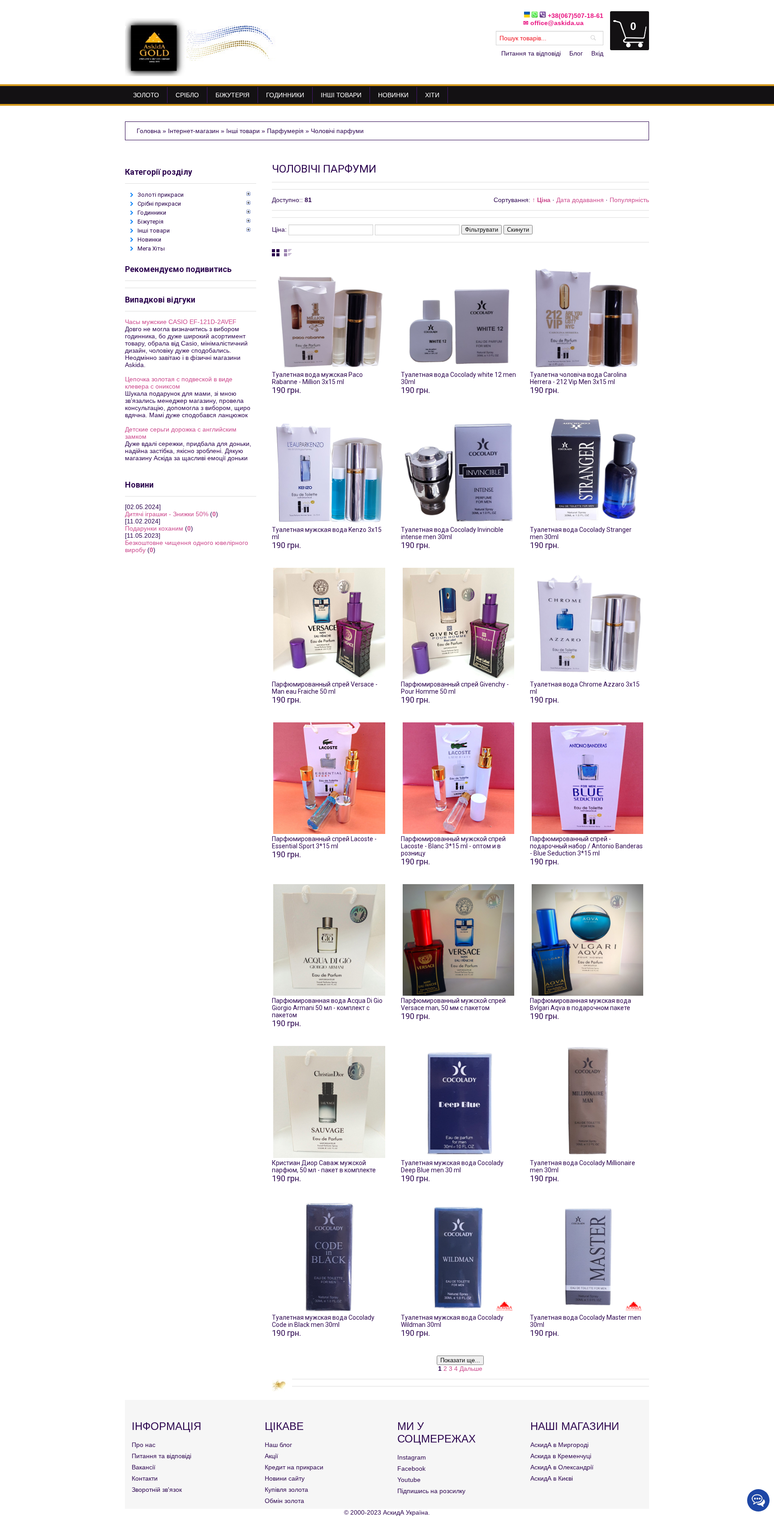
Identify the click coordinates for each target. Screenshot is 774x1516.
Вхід (597, 53)
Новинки (149, 239)
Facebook (411, 1468)
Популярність (629, 199)
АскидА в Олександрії (561, 1467)
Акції (271, 1456)
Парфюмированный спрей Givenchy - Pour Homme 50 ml (455, 688)
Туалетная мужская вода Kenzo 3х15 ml (327, 533)
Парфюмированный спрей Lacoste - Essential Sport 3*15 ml (324, 842)
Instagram (411, 1457)
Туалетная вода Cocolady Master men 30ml (585, 1321)
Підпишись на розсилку (431, 1490)
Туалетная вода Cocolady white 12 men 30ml (458, 378)
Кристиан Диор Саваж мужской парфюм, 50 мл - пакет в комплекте (324, 1166)
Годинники (152, 212)
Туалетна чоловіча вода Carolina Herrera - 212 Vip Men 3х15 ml (578, 378)
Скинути (518, 229)
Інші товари (154, 230)
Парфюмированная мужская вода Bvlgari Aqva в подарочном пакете (580, 1004)
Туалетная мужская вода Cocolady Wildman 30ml (452, 1321)
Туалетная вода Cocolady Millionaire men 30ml (582, 1166)
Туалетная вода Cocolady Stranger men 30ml (581, 533)
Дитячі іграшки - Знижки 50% (166, 514)
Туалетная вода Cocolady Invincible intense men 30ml (452, 533)
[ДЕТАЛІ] (329, 316)
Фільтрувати (481, 229)
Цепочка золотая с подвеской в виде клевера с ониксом (178, 383)
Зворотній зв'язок (157, 1489)
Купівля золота (286, 1489)
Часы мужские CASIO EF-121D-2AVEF (180, 321)
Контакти (145, 1478)
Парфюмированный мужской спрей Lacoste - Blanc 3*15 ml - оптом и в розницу (453, 846)
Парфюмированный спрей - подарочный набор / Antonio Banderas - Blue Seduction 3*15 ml (586, 846)
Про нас (143, 1444)
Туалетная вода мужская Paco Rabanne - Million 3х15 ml (317, 378)
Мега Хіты (151, 248)
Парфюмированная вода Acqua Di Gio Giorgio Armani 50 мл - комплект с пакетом (327, 1008)
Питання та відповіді (531, 53)
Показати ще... (460, 1360)
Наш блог (278, 1444)
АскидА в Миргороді (559, 1444)
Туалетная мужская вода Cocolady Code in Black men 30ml (323, 1321)
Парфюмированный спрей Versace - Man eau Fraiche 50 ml (325, 688)
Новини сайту (285, 1478)
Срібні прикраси (159, 203)
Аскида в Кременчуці (560, 1456)
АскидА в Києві (551, 1478)
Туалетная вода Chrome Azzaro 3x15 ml (585, 688)
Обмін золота (284, 1500)
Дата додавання (580, 199)
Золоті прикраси (161, 194)
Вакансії (143, 1467)
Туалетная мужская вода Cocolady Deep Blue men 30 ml (452, 1166)
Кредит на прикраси (294, 1467)
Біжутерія (150, 221)
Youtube (409, 1479)
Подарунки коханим (154, 528)
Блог (576, 53)
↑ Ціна (541, 199)
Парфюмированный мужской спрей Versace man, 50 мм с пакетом (453, 1004)
